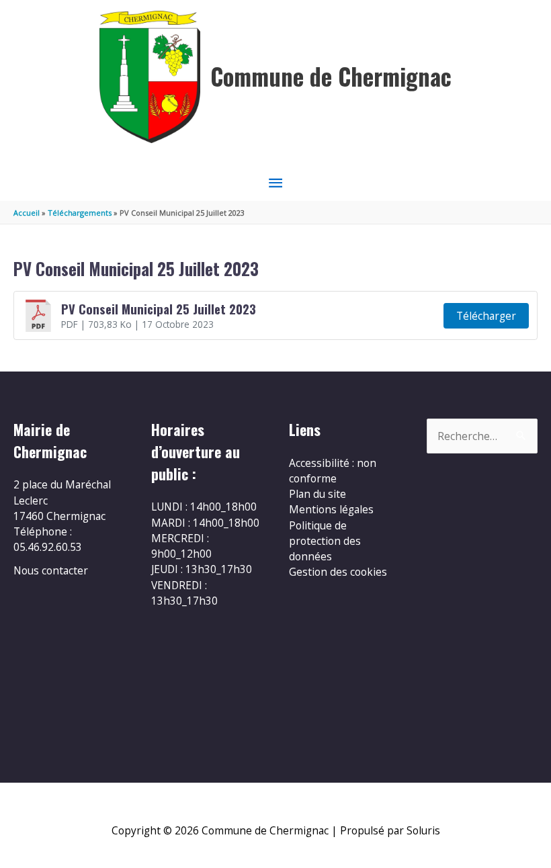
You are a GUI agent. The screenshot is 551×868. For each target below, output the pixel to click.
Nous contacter (50, 570)
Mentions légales (331, 509)
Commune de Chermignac (331, 76)
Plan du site (317, 493)
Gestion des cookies (338, 571)
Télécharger (486, 315)
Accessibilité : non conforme (332, 470)
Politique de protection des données (325, 541)
